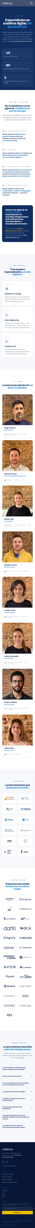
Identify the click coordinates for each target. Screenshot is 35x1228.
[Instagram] (7, 1161)
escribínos (21, 1057)
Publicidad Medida (7, 1179)
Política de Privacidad (9, 1225)
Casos (3, 1193)
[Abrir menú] (31, 3)
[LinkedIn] (3, 1161)
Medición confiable (7, 1177)
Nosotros (4, 1190)
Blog (3, 1196)
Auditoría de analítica (8, 1174)
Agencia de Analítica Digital (9, 1182)
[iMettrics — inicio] (7, 3)
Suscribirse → (17, 1212)
